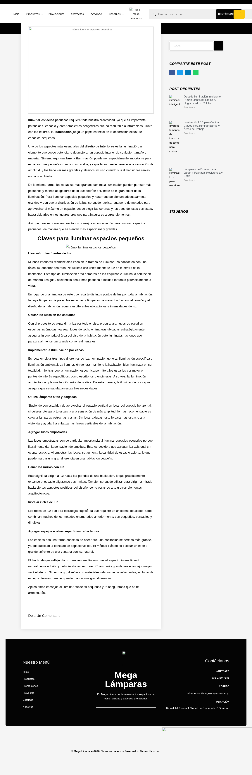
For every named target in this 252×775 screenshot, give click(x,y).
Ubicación (222, 701)
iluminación (63, 132)
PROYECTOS (77, 14)
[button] (172, 72)
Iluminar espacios (41, 120)
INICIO (16, 14)
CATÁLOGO (96, 14)
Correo (224, 686)
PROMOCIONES (56, 14)
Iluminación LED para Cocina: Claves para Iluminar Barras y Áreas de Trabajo (202, 125)
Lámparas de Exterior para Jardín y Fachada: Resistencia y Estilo (203, 172)
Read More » (189, 107)
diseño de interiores (99, 146)
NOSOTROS (114, 14)
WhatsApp (222, 671)
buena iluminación (79, 158)
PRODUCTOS (32, 14)
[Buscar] (218, 45)
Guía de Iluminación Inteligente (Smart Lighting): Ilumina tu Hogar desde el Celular (202, 100)
